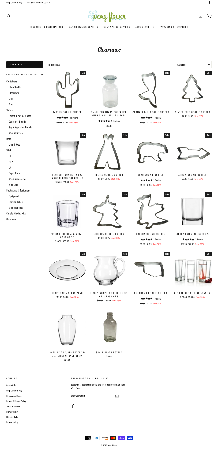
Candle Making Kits (16, 213)
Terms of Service (13, 406)
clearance (16, 64)
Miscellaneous (16, 208)
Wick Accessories (17, 179)
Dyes (8, 139)
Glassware (14, 93)
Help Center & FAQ (14, 2)
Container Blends (17, 121)
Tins (11, 104)
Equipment (14, 196)
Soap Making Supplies (117, 26)
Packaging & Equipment (174, 26)
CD (10, 156)
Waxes (9, 110)
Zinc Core (13, 185)
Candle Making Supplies (83, 26)
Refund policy (12, 422)
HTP (11, 162)
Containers (11, 81)
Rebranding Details (14, 395)
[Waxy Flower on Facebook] (73, 406)
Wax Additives (16, 133)
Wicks (9, 150)
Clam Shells (15, 87)
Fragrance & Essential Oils (47, 26)
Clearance (11, 219)
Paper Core (14, 173)
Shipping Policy (12, 417)
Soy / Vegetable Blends (20, 127)
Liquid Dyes (14, 144)
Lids (11, 98)
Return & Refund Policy (16, 401)
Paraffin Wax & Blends (20, 116)
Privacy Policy (12, 411)
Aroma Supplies (144, 26)
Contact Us (11, 385)
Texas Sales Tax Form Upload (38, 2)
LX (10, 167)
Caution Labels (16, 202)
